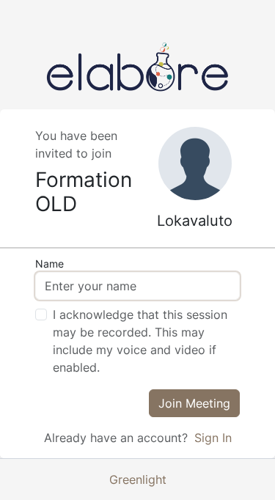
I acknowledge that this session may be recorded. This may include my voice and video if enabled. (140, 341)
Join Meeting (194, 403)
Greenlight (137, 479)
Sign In (213, 437)
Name (49, 263)
